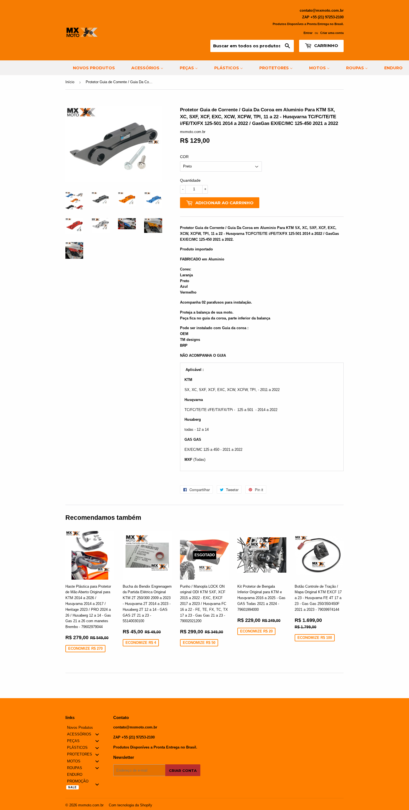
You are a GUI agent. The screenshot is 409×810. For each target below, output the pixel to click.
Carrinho (325, 45)
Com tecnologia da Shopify (130, 805)
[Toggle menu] (97, 734)
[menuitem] (90, 67)
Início (69, 82)
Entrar (308, 33)
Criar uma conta (332, 33)
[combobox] (252, 46)
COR (184, 156)
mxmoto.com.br (91, 805)
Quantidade (190, 180)
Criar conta (183, 770)
